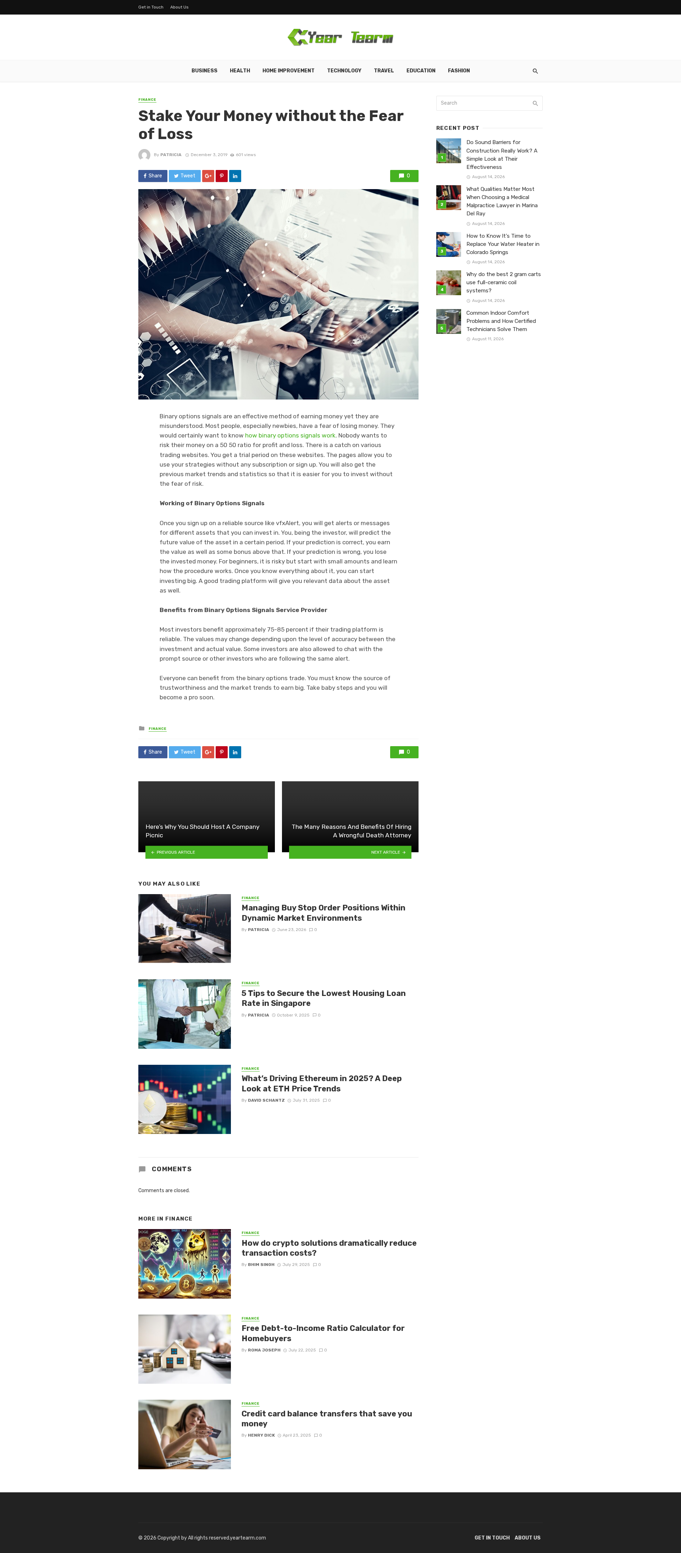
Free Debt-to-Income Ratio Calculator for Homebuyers (323, 1333)
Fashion (459, 71)
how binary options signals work (290, 435)
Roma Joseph (264, 1350)
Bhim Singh (261, 1264)
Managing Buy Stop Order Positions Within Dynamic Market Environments (323, 912)
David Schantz (266, 1100)
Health (240, 71)
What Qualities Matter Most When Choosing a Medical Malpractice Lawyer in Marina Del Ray (502, 201)
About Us (179, 7)
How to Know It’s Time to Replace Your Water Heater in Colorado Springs (502, 244)
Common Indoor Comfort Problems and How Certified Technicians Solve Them (501, 321)
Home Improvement (288, 71)
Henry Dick (261, 1435)
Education (421, 71)
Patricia (171, 154)
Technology (344, 71)
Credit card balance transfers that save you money (327, 1418)
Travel (384, 71)
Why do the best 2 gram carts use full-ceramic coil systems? (503, 282)
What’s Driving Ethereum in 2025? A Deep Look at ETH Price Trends (322, 1083)
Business (204, 71)
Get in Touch (151, 7)
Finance (147, 100)
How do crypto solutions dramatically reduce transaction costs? (329, 1248)
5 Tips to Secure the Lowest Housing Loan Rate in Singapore (324, 998)
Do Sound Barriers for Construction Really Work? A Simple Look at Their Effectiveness (501, 154)
